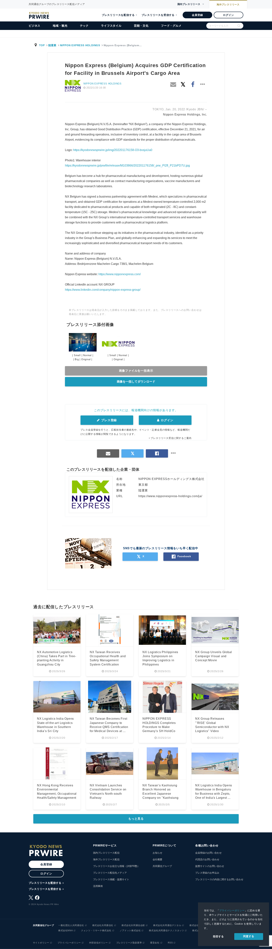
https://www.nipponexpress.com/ (119, 274)
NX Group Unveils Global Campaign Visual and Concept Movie (213, 656)
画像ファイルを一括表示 (136, 370)
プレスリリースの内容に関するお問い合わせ (219, 879)
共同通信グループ (162, 866)
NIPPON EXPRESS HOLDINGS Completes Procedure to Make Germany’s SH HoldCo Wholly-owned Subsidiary (160, 727)
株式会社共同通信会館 (133, 925)
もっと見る (136, 818)
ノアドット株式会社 (130, 930)
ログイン (228, 14)
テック (84, 25)
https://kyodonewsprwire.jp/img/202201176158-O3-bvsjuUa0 (112, 150)
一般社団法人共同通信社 (71, 925)
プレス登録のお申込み (207, 872)
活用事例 (98, 886)
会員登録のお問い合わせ (208, 852)
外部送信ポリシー (98, 942)
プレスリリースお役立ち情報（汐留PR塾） (116, 866)
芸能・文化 (141, 25)
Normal (87, 355)
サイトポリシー (41, 942)
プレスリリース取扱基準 (129, 942)
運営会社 (154, 942)
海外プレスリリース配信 (106, 859)
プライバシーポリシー (232, 910)
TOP (42, 45)
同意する (248, 936)
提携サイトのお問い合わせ (209, 866)
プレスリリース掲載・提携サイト (111, 879)
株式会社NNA (65, 930)
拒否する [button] (218, 936)
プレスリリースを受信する (158, 14)
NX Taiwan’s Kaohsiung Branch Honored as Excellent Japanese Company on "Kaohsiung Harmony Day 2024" (160, 794)
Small (77, 355)
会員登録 (197, 14)
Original (85, 359)
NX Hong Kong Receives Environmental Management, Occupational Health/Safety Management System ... (57, 794)
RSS (170, 942)
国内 (188, 4)
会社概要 (157, 859)
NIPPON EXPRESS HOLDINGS (80, 45)
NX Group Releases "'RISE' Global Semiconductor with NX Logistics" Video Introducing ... (212, 727)
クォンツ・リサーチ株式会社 (96, 930)
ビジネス (34, 25)
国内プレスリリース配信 (106, 852)
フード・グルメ (171, 25)
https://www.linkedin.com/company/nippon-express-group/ (102, 289)
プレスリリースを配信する (118, 14)
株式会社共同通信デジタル (167, 925)
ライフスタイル (111, 25)
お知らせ (157, 852)
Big (77, 359)
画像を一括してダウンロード (136, 381)
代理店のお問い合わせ (207, 859)
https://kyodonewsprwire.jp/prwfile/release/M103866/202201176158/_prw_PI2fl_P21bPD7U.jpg (127, 165)
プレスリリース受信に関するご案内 (171, 438)
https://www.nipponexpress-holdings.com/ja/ (170, 496)
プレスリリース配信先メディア (110, 872)
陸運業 (52, 45)
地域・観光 (60, 25)
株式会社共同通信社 (102, 925)
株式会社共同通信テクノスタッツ (166, 930)
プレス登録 (108, 420)
